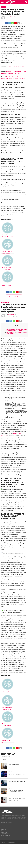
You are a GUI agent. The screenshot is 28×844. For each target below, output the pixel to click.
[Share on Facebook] (6, 22)
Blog (2, 830)
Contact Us (4, 832)
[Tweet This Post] (9, 22)
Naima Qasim (11, 314)
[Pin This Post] (15, 22)
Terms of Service (5, 835)
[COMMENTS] (21, 22)
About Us (3, 829)
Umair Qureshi (11, 17)
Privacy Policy (4, 833)
